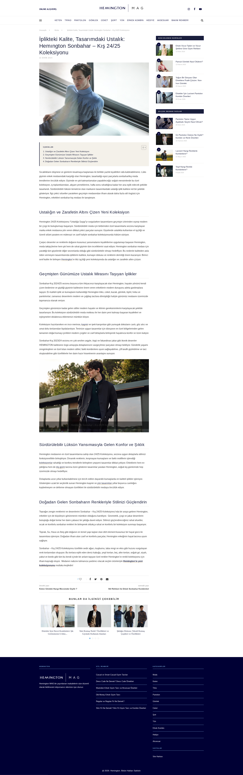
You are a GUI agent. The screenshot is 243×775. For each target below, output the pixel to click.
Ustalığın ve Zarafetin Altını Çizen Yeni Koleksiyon (67, 151)
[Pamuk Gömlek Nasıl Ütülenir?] (164, 66)
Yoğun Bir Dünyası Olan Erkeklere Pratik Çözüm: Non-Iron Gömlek (189, 80)
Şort (114, 20)
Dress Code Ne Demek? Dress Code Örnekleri (115, 681)
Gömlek (93, 20)
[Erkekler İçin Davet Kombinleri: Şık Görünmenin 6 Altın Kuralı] (58, 616)
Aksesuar (163, 20)
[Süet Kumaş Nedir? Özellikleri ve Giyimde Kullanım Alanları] (94, 616)
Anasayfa (42, 30)
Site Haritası (158, 756)
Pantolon (80, 20)
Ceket (104, 20)
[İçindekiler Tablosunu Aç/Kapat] (142, 147)
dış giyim (60, 467)
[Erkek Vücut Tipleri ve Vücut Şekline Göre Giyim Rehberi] (164, 50)
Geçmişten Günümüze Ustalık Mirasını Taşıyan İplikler (69, 155)
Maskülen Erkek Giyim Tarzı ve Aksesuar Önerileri (116, 688)
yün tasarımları (104, 483)
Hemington (66, 259)
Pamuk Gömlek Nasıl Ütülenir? (189, 62)
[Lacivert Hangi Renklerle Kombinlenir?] (164, 155)
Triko (68, 20)
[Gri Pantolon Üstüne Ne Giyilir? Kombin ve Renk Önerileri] (164, 139)
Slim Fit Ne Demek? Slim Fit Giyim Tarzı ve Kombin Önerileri (121, 708)
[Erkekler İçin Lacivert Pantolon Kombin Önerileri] (164, 97)
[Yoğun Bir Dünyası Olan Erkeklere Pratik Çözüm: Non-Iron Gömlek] (164, 82)
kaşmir (84, 324)
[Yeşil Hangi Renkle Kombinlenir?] (164, 171)
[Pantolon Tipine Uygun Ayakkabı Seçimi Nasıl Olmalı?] (164, 123)
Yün (122, 20)
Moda (57, 30)
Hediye (150, 20)
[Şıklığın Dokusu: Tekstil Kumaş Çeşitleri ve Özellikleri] (131, 616)
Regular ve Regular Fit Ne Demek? (110, 701)
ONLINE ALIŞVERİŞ (48, 9)
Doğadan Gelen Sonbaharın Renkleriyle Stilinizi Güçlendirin (71, 161)
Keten (58, 20)
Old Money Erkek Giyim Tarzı (108, 695)
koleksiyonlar (45, 463)
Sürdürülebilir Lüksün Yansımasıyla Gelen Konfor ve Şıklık (71, 158)
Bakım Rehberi (180, 20)
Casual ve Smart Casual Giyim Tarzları (112, 675)
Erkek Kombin (135, 20)
